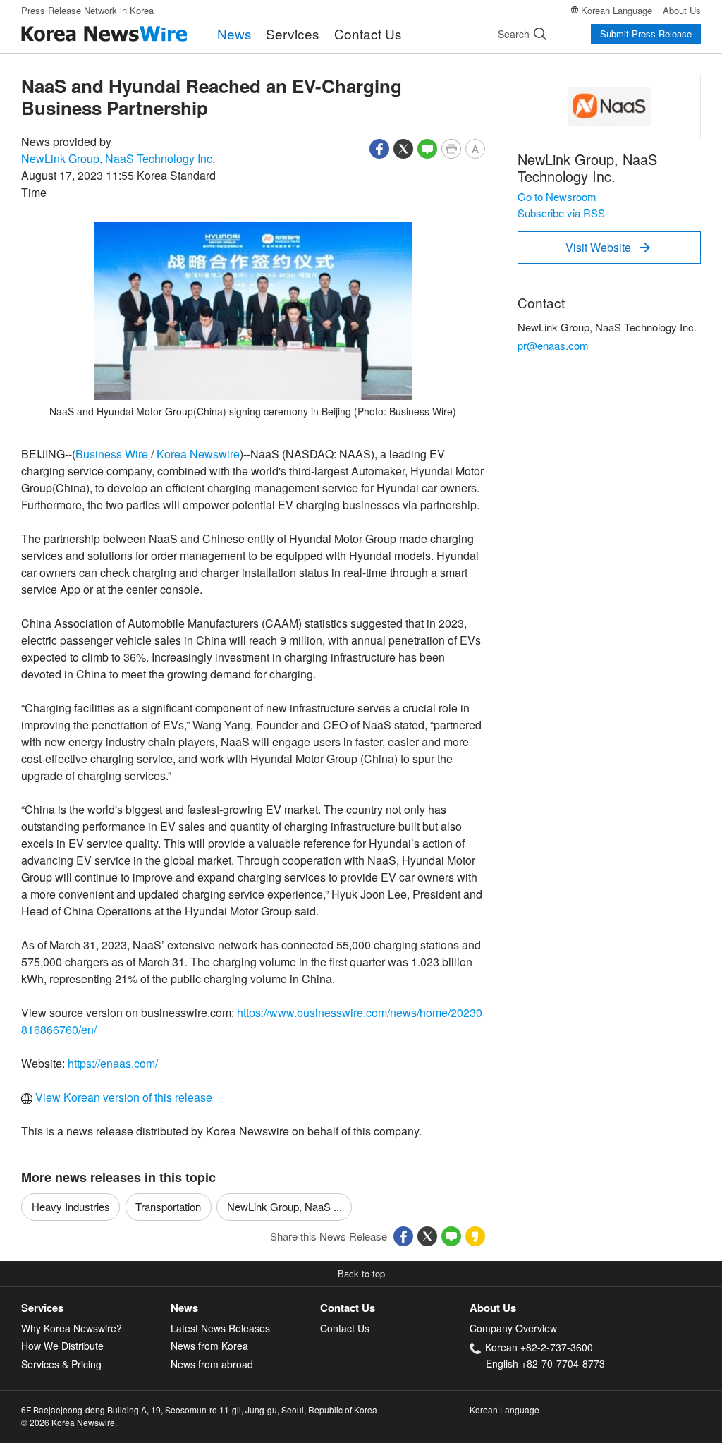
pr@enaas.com (553, 345)
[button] (379, 147)
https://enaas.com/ (113, 1063)
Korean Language (616, 10)
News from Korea (209, 1346)
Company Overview (513, 1328)
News (234, 33)
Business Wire (111, 454)
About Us (682, 10)
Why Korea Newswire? (71, 1328)
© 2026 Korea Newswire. (69, 1422)
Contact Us (368, 33)
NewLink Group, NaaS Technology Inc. (118, 158)
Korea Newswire (198, 454)
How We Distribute (62, 1346)
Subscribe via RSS (561, 212)
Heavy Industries (71, 1206)
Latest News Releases (220, 1328)
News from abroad (212, 1364)
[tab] (96, 1308)
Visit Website (607, 247)
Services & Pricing (61, 1364)
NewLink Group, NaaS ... (284, 1206)
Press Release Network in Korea (87, 10)
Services (292, 33)
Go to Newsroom (557, 196)
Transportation (168, 1206)
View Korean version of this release (122, 1097)
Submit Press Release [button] (646, 33)
